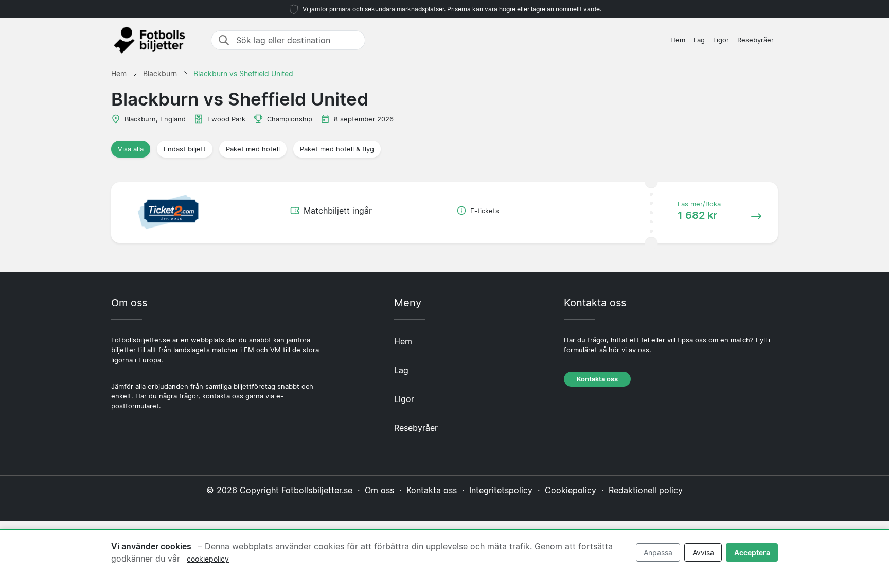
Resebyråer (755, 40)
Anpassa (658, 552)
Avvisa (703, 552)
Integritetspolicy (500, 490)
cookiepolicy (208, 558)
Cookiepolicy (570, 490)
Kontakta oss (597, 379)
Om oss (379, 490)
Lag (699, 40)
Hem (677, 40)
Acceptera (752, 552)
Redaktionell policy (646, 490)
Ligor (721, 40)
